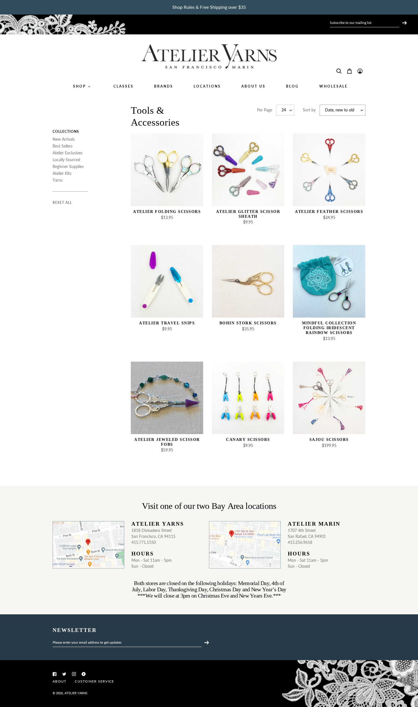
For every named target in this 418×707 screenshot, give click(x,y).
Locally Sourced (66, 159)
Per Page (264, 109)
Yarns (58, 180)
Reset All (62, 202)
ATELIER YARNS (76, 693)
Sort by (309, 109)
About (59, 681)
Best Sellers (63, 146)
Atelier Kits (62, 173)
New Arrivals (64, 139)
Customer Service (94, 681)
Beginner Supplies (68, 166)
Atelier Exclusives (67, 152)
